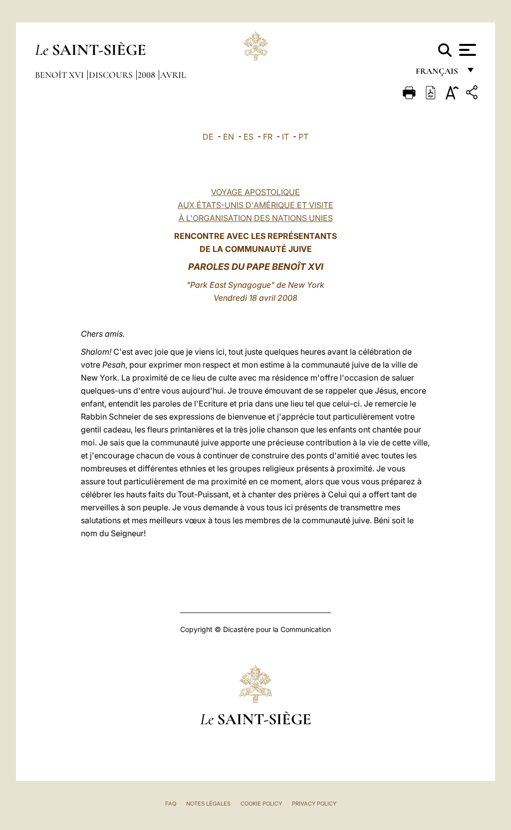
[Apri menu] (466, 49)
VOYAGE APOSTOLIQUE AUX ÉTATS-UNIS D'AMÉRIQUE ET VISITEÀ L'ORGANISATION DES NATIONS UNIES (255, 205)
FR (267, 137)
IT (285, 137)
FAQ (170, 803)
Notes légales (208, 803)
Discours (112, 74)
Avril (173, 74)
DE (208, 137)
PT (303, 137)
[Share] (473, 94)
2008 (147, 74)
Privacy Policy (314, 803)
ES (249, 137)
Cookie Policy (261, 803)
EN (228, 137)
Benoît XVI (60, 74)
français (438, 73)
